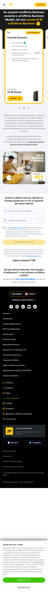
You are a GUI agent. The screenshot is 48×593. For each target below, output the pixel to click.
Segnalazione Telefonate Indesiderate (19, 414)
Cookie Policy (7, 456)
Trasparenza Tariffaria (11, 360)
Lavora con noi (11, 419)
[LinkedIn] (23, 307)
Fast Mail (9, 403)
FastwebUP (10, 409)
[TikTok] (35, 307)
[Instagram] (17, 307)
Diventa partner (8, 334)
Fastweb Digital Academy (12, 324)
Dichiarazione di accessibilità (13, 467)
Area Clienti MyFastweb (25, 279)
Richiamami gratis (24, 242)
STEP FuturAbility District (11, 329)
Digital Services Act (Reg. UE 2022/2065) (17, 370)
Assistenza (9, 388)
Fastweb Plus (7, 319)
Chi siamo (6, 313)
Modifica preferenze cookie (12, 461)
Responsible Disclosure (11, 345)
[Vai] (38, 24)
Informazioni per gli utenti (12, 355)
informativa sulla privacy (18, 227)
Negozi (8, 393)
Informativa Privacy (9, 451)
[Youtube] (29, 307)
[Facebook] (11, 307)
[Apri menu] (4, 4)
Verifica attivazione (12, 398)
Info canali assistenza (10, 376)
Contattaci (9, 383)
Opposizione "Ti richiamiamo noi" (14, 350)
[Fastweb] (10, 4)
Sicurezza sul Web (9, 339)
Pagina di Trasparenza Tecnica (14, 365)
